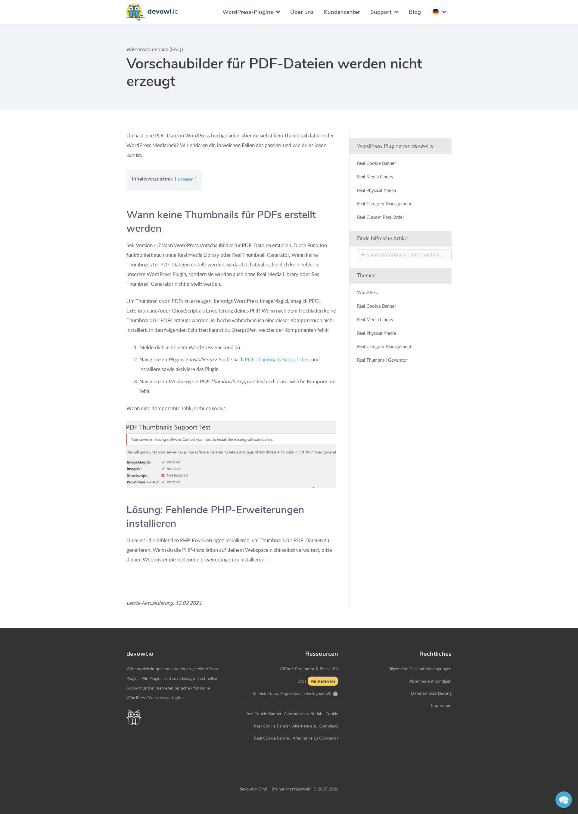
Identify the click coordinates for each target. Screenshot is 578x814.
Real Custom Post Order (380, 217)
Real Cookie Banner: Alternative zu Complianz (296, 726)
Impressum (441, 705)
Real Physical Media (376, 190)
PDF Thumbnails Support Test (277, 359)
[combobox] (404, 254)
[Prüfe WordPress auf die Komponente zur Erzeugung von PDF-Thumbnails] (231, 454)
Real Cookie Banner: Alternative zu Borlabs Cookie (291, 713)
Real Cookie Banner (376, 163)
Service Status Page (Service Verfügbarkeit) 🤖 (295, 693)
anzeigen (186, 179)
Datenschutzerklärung (431, 693)
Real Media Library (375, 176)
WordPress (367, 292)
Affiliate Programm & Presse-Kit (309, 668)
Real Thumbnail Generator (382, 360)
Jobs (302, 681)
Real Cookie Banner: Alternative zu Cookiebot (296, 738)
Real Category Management (384, 203)
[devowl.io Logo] (152, 12)
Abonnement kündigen (430, 681)
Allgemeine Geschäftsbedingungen (420, 668)
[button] (563, 799)
